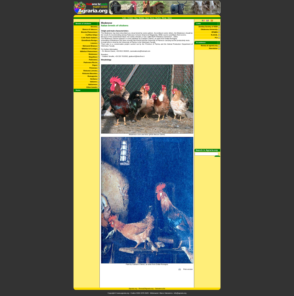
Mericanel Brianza (90, 46)
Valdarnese (92, 84)
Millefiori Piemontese (88, 51)
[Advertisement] (147, 278)
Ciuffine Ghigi (91, 35)
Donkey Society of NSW (208, 27)
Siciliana (93, 79)
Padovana (93, 60)
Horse (152, 18)
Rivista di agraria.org (209, 46)
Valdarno (93, 82)
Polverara (93, 68)
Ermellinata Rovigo (89, 40)
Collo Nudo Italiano (89, 38)
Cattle (124, 18)
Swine (170, 18)
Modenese (93, 54)
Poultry (158, 18)
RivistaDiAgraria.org (146, 288)
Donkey (141, 18)
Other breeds (91, 87)
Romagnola (92, 76)
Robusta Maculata (89, 73)
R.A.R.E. (214, 35)
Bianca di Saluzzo (90, 29)
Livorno (94, 43)
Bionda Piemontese (89, 32)
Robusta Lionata (90, 71)
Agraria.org (133, 288)
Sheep (164, 18)
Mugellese (93, 57)
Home (78, 90)
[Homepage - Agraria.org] (91, 14)
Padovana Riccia (90, 62)
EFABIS (215, 32)
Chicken (130, 18)
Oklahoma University (209, 29)
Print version (188, 269)
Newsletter (213, 48)
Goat (147, 18)
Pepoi (94, 65)
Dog (136, 18)
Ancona (94, 27)
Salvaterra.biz (160, 288)
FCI (216, 38)
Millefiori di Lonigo (89, 49)
